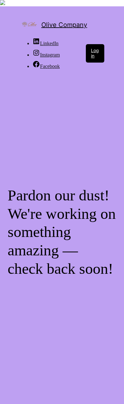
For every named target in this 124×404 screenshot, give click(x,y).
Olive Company (64, 25)
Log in (95, 53)
